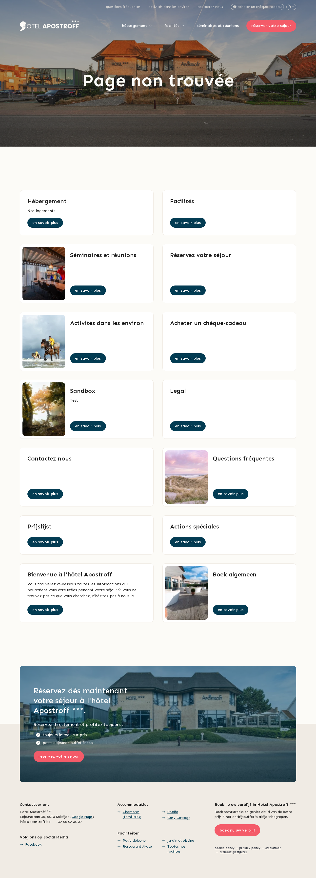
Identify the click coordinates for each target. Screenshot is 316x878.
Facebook (33, 844)
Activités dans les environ (169, 7)
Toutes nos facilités (176, 849)
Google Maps (82, 817)
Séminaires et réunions (218, 25)
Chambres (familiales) (132, 814)
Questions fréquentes (123, 7)
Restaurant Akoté (137, 846)
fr (290, 7)
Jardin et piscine (180, 840)
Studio (172, 812)
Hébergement (134, 25)
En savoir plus (45, 222)
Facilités (171, 25)
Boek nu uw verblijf (237, 830)
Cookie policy (225, 848)
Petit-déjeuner (135, 840)
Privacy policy (249, 848)
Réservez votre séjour (59, 756)
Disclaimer (273, 848)
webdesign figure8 (233, 852)
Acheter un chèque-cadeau (259, 7)
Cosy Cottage (178, 818)
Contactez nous (210, 7)
